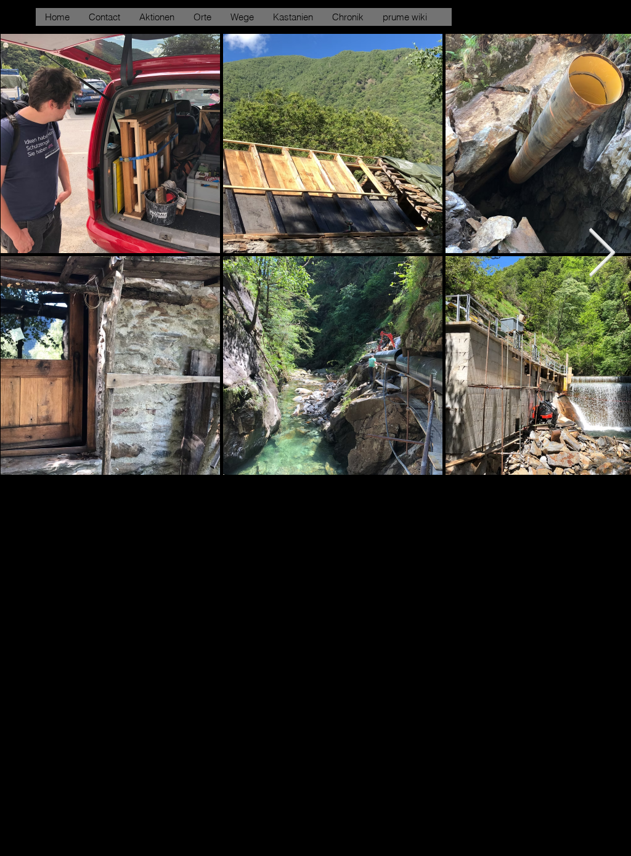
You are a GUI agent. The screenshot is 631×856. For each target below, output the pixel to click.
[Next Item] (601, 254)
